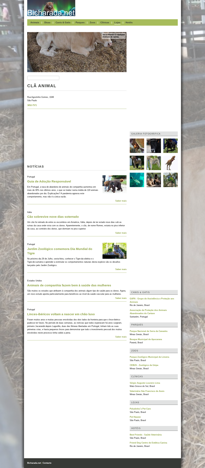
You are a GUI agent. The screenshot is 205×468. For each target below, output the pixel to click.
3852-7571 (32, 105)
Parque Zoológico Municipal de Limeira (149, 357)
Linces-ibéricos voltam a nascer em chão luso (61, 314)
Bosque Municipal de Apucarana (146, 339)
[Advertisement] (128, 8)
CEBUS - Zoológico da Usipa (144, 365)
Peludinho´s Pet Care (140, 409)
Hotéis (129, 22)
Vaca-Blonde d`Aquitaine (113, 35)
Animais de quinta (110, 37)
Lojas (117, 22)
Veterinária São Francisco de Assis (147, 391)
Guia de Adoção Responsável (49, 181)
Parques (80, 22)
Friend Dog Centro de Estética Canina (148, 443)
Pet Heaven (135, 417)
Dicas (47, 22)
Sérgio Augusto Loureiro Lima (145, 383)
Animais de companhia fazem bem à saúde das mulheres (69, 285)
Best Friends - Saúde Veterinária (146, 435)
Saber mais (121, 201)
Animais (34, 22)
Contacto (47, 463)
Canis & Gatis (63, 22)
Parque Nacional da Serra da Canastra (148, 331)
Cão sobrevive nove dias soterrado (53, 216)
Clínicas (104, 22)
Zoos (92, 22)
